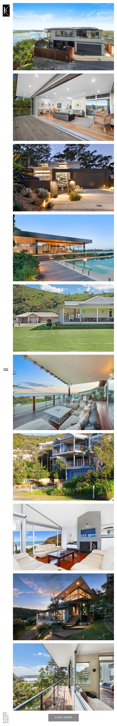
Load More (63, 717)
